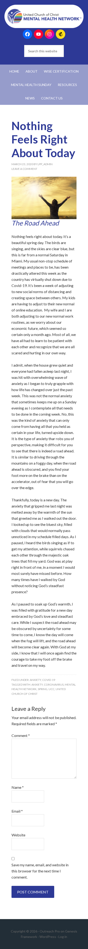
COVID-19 (48, 680)
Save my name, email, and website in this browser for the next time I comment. (40, 871)
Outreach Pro (50, 931)
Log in (62, 937)
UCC (51, 689)
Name (17, 787)
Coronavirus (54, 684)
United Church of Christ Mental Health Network (44, 16)
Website (18, 835)
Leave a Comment (24, 169)
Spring (42, 689)
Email (17, 811)
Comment (20, 735)
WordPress (47, 937)
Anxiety (35, 680)
